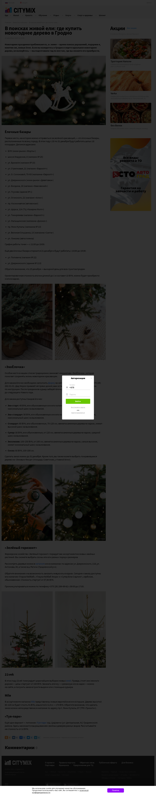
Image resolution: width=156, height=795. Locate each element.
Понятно (115, 790)
